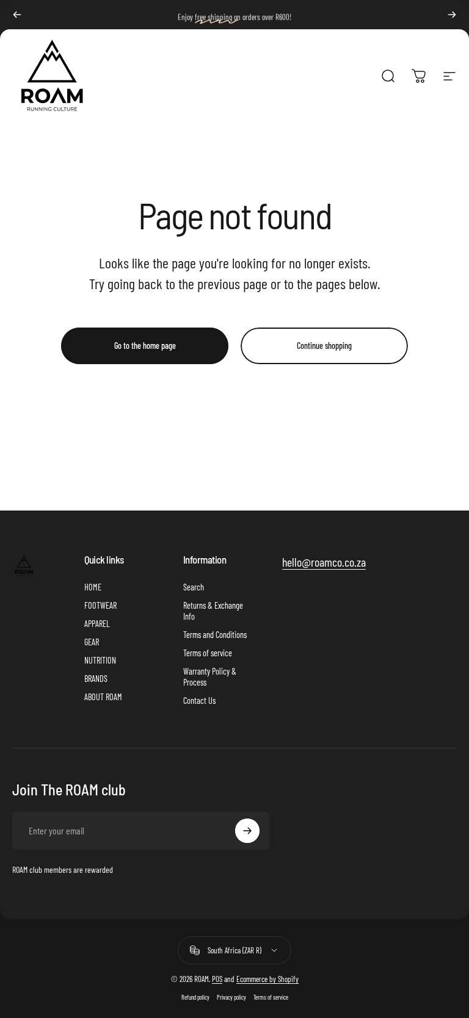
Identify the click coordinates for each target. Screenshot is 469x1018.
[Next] (451, 14)
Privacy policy (231, 997)
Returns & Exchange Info (213, 611)
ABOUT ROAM (103, 697)
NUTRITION (100, 660)
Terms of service (207, 653)
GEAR (91, 642)
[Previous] (17, 14)
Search (193, 587)
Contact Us (199, 700)
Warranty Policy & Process (209, 676)
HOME (92, 587)
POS (217, 979)
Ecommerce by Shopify (267, 979)
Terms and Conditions (215, 634)
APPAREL (97, 623)
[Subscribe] (247, 831)
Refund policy (195, 997)
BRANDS (95, 678)
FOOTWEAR (100, 605)
